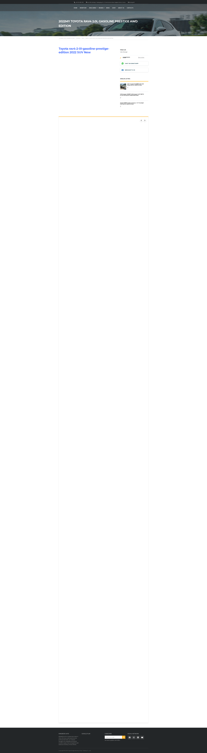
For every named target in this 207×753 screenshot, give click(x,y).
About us (121, 7)
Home (75, 7)
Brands (101, 7)
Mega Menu (92, 7)
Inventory (83, 7)
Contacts (130, 7)
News (108, 7)
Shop (114, 7)
